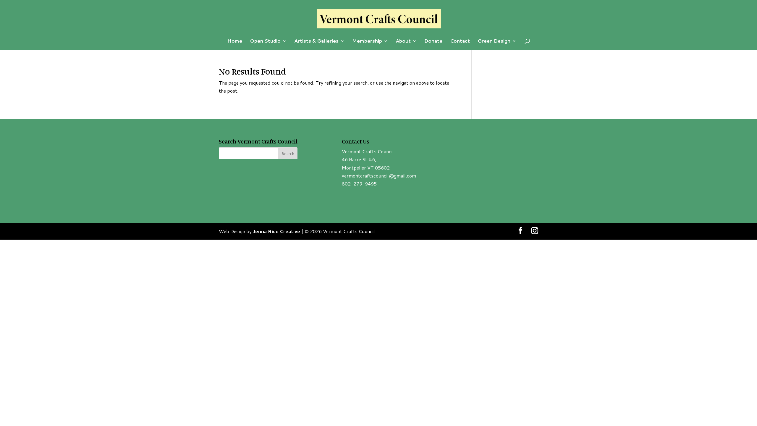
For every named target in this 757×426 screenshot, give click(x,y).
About (403, 41)
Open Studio (265, 41)
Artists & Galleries (316, 41)
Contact (460, 41)
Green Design (494, 41)
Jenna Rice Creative (276, 231)
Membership (367, 41)
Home (234, 41)
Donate (433, 41)
